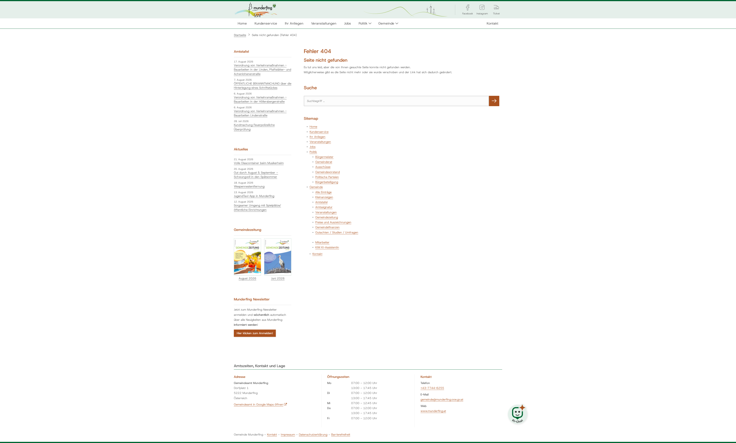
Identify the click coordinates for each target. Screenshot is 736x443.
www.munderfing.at (433, 411)
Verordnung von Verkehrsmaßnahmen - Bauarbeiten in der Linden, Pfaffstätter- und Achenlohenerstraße (262, 69)
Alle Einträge (323, 192)
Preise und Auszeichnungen (333, 222)
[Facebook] (467, 7)
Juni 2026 (278, 278)
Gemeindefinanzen (327, 227)
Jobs (347, 23)
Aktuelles (241, 149)
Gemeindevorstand (327, 172)
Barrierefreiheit (340, 434)
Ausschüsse (322, 167)
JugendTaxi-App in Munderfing (254, 196)
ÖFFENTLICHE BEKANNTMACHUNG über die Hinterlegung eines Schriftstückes (262, 86)
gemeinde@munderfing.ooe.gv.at (442, 399)
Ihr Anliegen (294, 23)
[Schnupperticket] (496, 7)
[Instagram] (482, 7)
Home (242, 23)
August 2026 (247, 278)
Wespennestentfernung (249, 186)
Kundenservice (266, 23)
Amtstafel (321, 202)
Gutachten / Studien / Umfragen (336, 232)
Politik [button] (363, 23)
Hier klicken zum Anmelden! (255, 333)
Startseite (240, 35)
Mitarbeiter (322, 242)
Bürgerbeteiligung (326, 182)
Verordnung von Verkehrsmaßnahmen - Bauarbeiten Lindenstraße (260, 113)
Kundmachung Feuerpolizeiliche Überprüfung (254, 127)
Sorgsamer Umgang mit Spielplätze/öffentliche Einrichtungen (257, 207)
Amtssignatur (324, 207)
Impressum (288, 434)
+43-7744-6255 (432, 388)
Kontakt (492, 23)
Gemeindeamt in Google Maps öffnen (260, 404)
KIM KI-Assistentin (327, 247)
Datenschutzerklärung (313, 434)
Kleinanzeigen (324, 197)
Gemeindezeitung (326, 217)
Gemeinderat (323, 162)
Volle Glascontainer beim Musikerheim (259, 163)
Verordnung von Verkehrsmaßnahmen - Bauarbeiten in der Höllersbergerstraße (260, 99)
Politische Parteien (327, 177)
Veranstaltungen (323, 23)
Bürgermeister (324, 157)
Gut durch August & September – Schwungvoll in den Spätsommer (256, 175)
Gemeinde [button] (386, 23)
